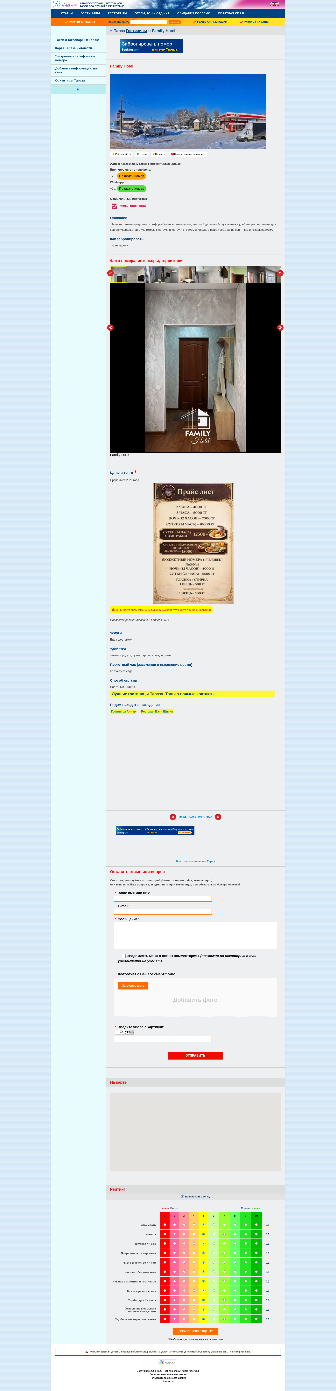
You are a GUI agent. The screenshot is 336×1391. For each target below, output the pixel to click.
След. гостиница (200, 816)
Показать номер (131, 176)
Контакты (168, 1381)
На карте (160, 154)
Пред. (183, 816)
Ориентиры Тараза (70, 80)
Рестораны (117, 13)
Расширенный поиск (212, 22)
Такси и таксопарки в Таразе (77, 40)
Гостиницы (90, 13)
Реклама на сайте (256, 22)
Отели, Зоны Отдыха (152, 13)
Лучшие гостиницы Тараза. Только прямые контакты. (164, 694)
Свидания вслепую (193, 13)
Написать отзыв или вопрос (189, 154)
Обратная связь (231, 13)
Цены (144, 154)
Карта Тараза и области (73, 48)
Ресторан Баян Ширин (157, 711)
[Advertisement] (195, 762)
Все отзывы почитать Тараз (195, 861)
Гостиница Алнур (123, 711)
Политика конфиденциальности (168, 1374)
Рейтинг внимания (82, 22)
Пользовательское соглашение (168, 1378)
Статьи (67, 13)
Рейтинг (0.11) (123, 154)
